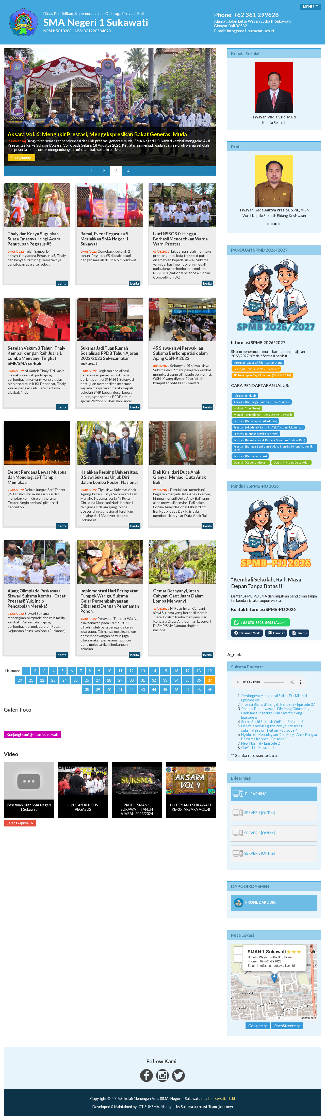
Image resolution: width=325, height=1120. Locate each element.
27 (98, 680)
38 (87, 689)
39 (98, 689)
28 (109, 680)
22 (42, 680)
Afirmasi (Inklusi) (245, 395)
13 (143, 671)
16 (176, 671)
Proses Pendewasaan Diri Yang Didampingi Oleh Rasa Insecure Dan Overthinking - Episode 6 (275, 713)
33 (165, 680)
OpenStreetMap (291, 1018)
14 (154, 671)
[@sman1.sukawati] (162, 1080)
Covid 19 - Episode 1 (257, 747)
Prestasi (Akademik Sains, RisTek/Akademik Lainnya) (268, 427)
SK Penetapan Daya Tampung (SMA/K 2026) (262, 375)
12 (131, 671)
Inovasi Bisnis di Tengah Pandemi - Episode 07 (278, 704)
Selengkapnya (21, 158)
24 (64, 680)
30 (131, 680)
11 (120, 671)
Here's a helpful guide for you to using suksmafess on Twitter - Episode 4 (272, 728)
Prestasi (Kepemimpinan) (250, 456)
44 (154, 689)
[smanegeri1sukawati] (146, 1080)
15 (165, 671)
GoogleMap (257, 1026)
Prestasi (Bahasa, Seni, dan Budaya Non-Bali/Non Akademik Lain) (273, 448)
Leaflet (272, 1018)
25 (76, 680)
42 (131, 689)
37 (210, 680)
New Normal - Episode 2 (260, 743)
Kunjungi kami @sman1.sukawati (32, 734)
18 (199, 671)
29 (120, 680)
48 (199, 689)
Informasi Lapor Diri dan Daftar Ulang (258, 362)
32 (154, 680)
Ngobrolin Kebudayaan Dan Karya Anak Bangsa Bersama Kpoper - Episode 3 (279, 736)
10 (109, 671)
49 (210, 689)
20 (20, 680)
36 (199, 680)
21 (31, 680)
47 (187, 689)
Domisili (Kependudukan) (251, 462)
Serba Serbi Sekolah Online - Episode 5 (272, 721)
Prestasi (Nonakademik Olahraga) (256, 433)
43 (143, 689)
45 (165, 689)
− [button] (238, 958)
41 (120, 689)
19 (210, 671)
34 (176, 680)
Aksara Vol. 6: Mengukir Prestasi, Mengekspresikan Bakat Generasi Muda (97, 134)
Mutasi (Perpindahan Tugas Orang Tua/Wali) (263, 414)
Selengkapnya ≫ (20, 823)
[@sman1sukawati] (178, 1080)
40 (109, 689)
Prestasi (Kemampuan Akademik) (255, 421)
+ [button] (238, 950)
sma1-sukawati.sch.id (218, 1098)
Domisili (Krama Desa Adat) (291, 462)
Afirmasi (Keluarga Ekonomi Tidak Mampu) (262, 402)
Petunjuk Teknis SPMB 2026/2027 (256, 369)
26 (87, 680)
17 (187, 671)
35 (187, 680)
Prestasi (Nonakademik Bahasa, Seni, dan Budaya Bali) (269, 440)
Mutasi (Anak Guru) (247, 408)
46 (176, 689)
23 (53, 680)
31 (143, 680)
